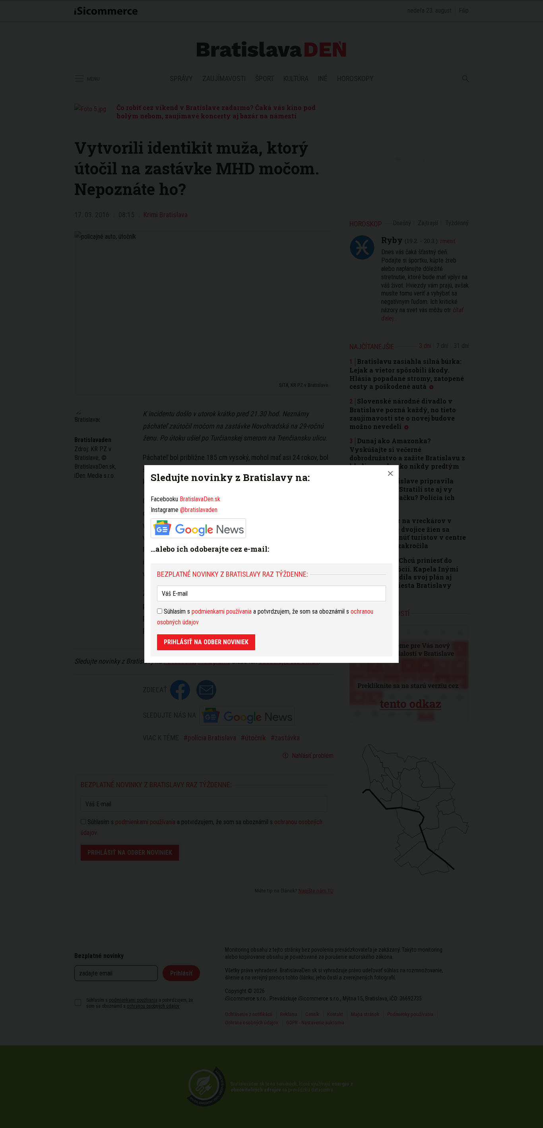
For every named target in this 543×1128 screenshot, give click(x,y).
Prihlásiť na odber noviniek (206, 642)
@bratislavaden (198, 510)
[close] (390, 473)
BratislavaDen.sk (200, 499)
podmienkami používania (222, 611)
